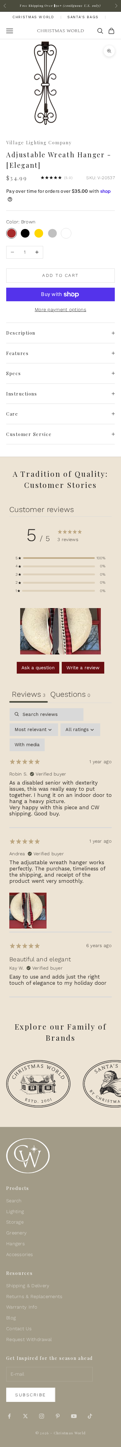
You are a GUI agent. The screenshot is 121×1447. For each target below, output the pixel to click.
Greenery (16, 1233)
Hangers (15, 1243)
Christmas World (33, 17)
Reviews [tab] (28, 694)
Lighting (15, 1211)
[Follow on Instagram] (41, 1416)
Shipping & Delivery (28, 1285)
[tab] (70, 695)
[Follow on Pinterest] (58, 1416)
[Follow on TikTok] (90, 1416)
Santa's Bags (83, 17)
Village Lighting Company (38, 142)
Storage (15, 1222)
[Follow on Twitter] (25, 1416)
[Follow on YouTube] (74, 1416)
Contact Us (19, 1328)
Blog (11, 1318)
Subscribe (30, 1394)
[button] (60, 558)
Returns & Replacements (34, 1296)
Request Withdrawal (29, 1339)
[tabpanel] (60, 852)
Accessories (19, 1254)
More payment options (60, 309)
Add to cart (60, 275)
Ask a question (38, 668)
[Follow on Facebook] (9, 1416)
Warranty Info (21, 1307)
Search (14, 1201)
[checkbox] (27, 744)
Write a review (83, 668)
